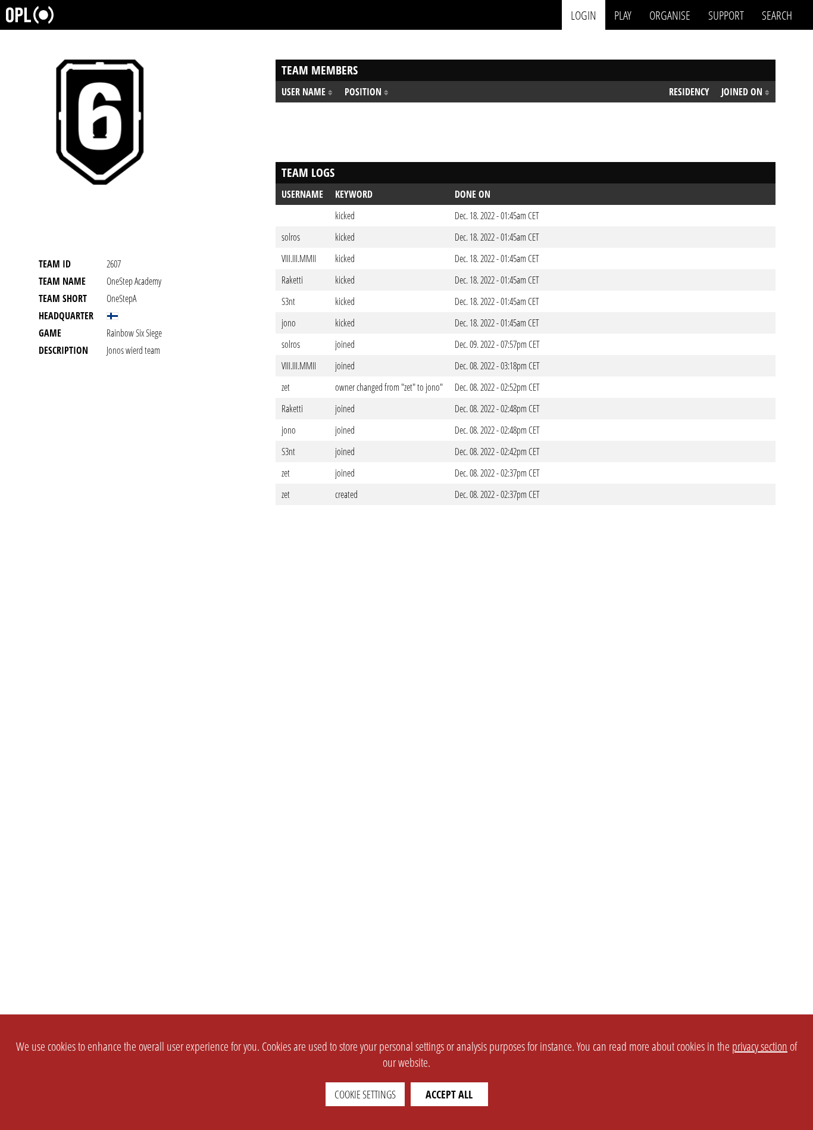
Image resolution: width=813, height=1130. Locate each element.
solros (291, 237)
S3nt (288, 301)
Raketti (292, 280)
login (583, 15)
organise (669, 15)
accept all (449, 1094)
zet (286, 387)
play (622, 15)
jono (289, 322)
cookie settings (365, 1094)
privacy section (759, 1046)
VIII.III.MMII (299, 258)
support (726, 15)
